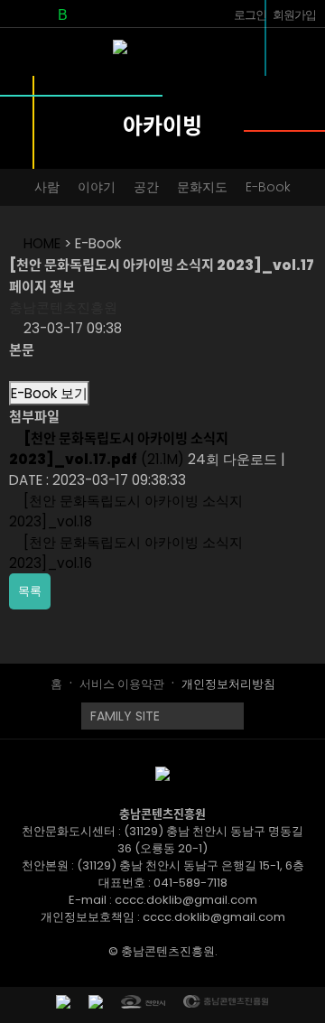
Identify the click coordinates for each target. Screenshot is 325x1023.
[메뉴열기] (300, 58)
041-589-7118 (190, 882)
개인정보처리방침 (228, 684)
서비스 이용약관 (121, 684)
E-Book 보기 (49, 393)
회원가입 (294, 14)
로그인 (250, 14)
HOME (40, 243)
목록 (30, 591)
